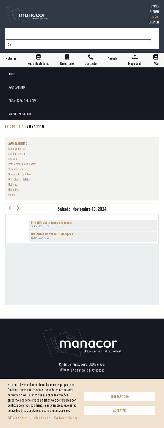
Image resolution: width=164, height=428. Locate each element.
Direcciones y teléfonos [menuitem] (20, 179)
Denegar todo (119, 396)
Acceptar (119, 410)
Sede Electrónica (38, 63)
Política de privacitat (18, 417)
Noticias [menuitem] (12, 184)
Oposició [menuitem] (13, 158)
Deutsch (154, 22)
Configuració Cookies (65, 417)
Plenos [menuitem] (11, 194)
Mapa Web (134, 63)
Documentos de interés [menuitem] (20, 174)
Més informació (42, 417)
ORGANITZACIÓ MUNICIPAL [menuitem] (23, 100)
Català (155, 6)
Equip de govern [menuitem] (16, 153)
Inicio (10, 126)
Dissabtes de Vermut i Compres (52, 233)
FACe (155, 63)
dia (21, 126)
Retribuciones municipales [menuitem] (22, 164)
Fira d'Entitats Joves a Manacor (52, 222)
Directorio (67, 63)
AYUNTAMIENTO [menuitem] (17, 87)
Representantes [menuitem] (16, 148)
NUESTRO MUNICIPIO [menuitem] (20, 113)
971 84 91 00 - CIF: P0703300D (87, 370)
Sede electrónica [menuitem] (17, 169)
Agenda (112, 58)
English (154, 11)
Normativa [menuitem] (13, 189)
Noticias (11, 58)
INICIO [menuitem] (12, 74)
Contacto (91, 63)
